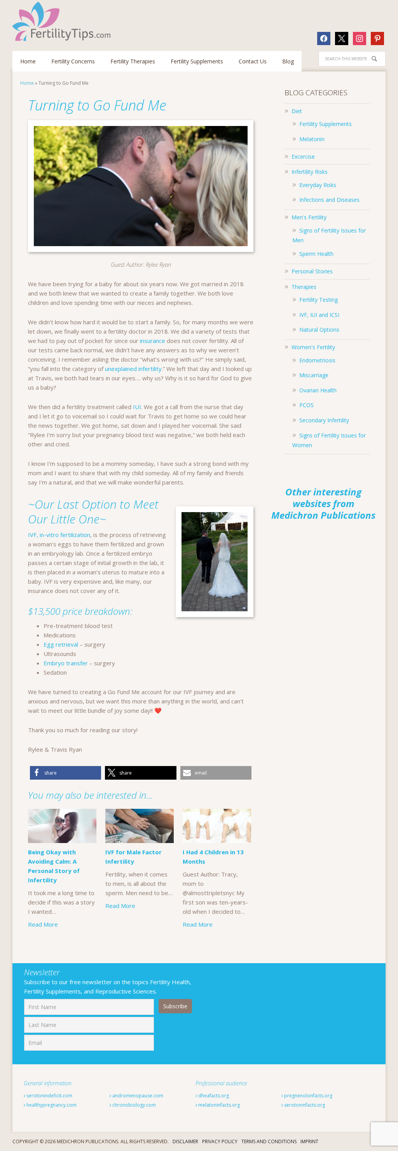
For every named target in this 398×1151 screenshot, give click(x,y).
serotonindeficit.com (48, 1095)
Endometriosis (317, 360)
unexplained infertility (133, 369)
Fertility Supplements (325, 124)
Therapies (304, 286)
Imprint (309, 1141)
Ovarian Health (318, 390)
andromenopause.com (137, 1095)
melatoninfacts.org (218, 1105)
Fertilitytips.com (62, 21)
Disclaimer (185, 1141)
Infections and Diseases (329, 199)
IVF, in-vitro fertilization (59, 535)
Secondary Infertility (324, 420)
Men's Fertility (309, 217)
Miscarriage (313, 375)
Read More (43, 924)
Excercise (303, 156)
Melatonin (312, 139)
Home (27, 83)
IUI (137, 407)
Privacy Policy (219, 1141)
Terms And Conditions (269, 1141)
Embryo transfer (66, 663)
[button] (65, 773)
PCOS (306, 405)
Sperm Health (316, 253)
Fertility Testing (318, 299)
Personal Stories (312, 271)
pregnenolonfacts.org (307, 1095)
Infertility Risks (310, 171)
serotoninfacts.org (304, 1105)
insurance (152, 341)
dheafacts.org (213, 1095)
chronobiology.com (133, 1105)
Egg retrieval (61, 644)
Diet (297, 111)
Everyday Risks (317, 185)
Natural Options (319, 329)
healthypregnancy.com (51, 1105)
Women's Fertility (313, 347)
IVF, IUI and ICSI (319, 314)
